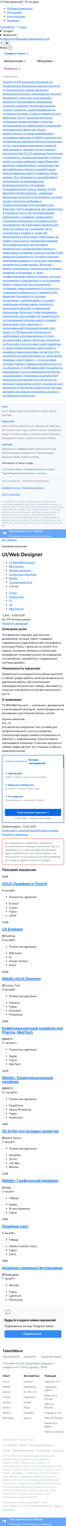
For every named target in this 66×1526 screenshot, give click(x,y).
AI (48, 39)
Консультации (16, 16)
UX (11, 604)
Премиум (13, 20)
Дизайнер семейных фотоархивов (32, 1268)
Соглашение (10, 1444)
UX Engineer (12, 929)
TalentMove (7, 27)
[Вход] (2, 43)
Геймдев (32, 39)
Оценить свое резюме (44, 830)
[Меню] (7, 43)
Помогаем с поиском (15, 830)
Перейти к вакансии (15, 623)
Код (2, 39)
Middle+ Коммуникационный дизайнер (27, 1079)
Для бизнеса (43, 1450)
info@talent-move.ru (11, 488)
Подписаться (32, 1333)
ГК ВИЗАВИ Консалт (22, 562)
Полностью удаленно (23, 574)
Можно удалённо (20, 570)
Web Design (16, 566)
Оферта (23, 1444)
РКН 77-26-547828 (11, 494)
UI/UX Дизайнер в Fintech (24, 883)
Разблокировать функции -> (33, 812)
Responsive (16, 597)
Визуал (9, 39)
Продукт (8, 31)
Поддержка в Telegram (33, 488)
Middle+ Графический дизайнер (30, 1180)
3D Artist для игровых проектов (30, 1131)
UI (10, 600)
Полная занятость (20, 582)
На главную (9, 540)
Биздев (22, 39)
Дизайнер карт (15, 1226)
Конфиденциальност (41, 1444)
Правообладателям (23, 1450)
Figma (13, 593)
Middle (13, 578)
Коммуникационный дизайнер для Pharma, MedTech (32, 1030)
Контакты (57, 1450)
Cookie (6, 1450)
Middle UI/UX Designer (21, 978)
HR (16, 39)
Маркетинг (10, 35)
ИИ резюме (14, 12)
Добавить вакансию (20, 8)
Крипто (42, 39)
